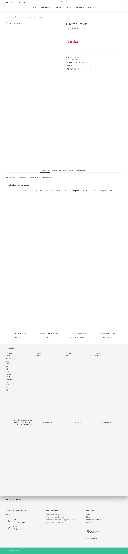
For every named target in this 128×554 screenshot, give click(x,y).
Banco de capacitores (81, 62)
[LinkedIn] (24, 2)
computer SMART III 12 (108, 334)
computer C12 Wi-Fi (79, 334)
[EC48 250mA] (98, 422)
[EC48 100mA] (39, 422)
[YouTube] (15, 2)
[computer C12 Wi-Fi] (78, 259)
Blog (88, 517)
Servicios (58, 7)
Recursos (79, 7)
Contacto (91, 7)
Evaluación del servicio (54, 522)
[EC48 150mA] (68, 422)
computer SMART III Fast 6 (49, 334)
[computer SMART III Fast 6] (49, 259)
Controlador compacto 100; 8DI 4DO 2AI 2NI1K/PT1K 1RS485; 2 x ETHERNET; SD (23, 422)
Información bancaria (54, 525)
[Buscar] (121, 2)
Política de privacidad (54, 514)
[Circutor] (73, 41)
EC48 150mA (77, 422)
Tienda (89, 514)
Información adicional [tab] (59, 170)
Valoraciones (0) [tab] (81, 170)
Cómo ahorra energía (94, 519)
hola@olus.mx (17, 529)
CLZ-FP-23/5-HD (20, 334)
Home (35, 7)
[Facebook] (7, 2)
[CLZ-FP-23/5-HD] (20, 259)
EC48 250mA (106, 422)
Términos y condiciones (55, 517)
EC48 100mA (47, 422)
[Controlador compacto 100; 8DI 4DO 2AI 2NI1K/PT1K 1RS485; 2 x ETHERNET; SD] (9, 422)
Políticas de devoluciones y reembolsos (60, 519)
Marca (67, 7)
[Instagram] (11, 2)
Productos (44, 7)
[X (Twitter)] (19, 2)
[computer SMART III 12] (108, 259)
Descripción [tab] (45, 170)
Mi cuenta (118, 499)
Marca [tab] (71, 170)
